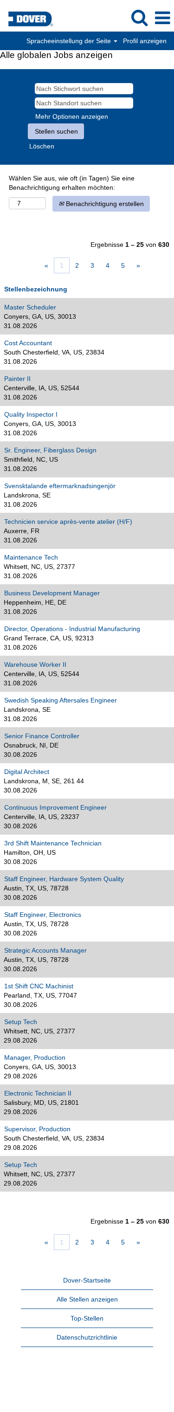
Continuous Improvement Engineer (55, 807)
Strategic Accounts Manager (45, 950)
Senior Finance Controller (41, 736)
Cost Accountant (28, 343)
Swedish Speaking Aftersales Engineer (60, 700)
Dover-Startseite (87, 1280)
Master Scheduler (30, 307)
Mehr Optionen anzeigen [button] (71, 116)
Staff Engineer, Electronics (42, 914)
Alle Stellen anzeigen (87, 1299)
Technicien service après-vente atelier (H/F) (68, 521)
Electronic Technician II (37, 1093)
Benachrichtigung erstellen (104, 203)
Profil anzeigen (145, 41)
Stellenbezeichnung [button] (35, 289)
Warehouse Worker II (35, 664)
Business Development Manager (52, 593)
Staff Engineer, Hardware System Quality (64, 879)
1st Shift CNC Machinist (38, 986)
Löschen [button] (41, 146)
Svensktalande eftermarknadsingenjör (60, 486)
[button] (162, 18)
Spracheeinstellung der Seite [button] (69, 41)
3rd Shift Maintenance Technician (53, 843)
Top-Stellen (87, 1318)
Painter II (17, 378)
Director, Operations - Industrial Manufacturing (72, 628)
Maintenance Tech (31, 557)
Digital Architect (26, 771)
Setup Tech (20, 1021)
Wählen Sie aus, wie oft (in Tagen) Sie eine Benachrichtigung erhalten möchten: (72, 182)
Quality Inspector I (31, 414)
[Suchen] (139, 17)
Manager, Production (34, 1057)
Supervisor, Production (37, 1129)
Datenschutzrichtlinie (87, 1337)
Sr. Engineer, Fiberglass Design (50, 450)
